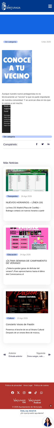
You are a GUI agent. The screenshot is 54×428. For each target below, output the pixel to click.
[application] (6, 119)
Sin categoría (10, 42)
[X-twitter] (18, 393)
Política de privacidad (13, 385)
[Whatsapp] (41, 393)
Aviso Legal (27, 385)
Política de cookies (41, 385)
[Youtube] (30, 393)
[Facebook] (12, 393)
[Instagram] (24, 393)
